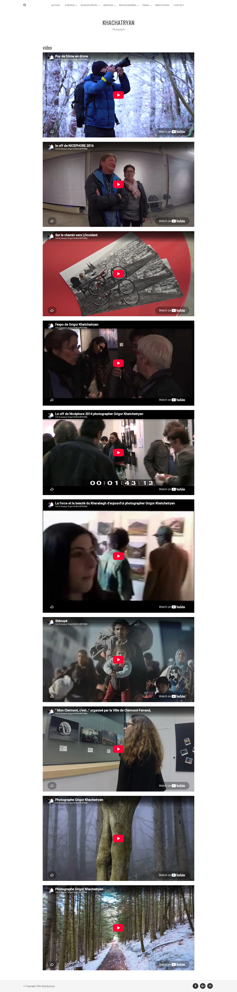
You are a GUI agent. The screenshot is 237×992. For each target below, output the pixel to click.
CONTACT (179, 5)
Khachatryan (48, 986)
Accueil (55, 5)
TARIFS (145, 5)
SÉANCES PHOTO (89, 5)
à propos (70, 5)
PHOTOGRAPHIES (127, 5)
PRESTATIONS (162, 5)
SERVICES (108, 5)
